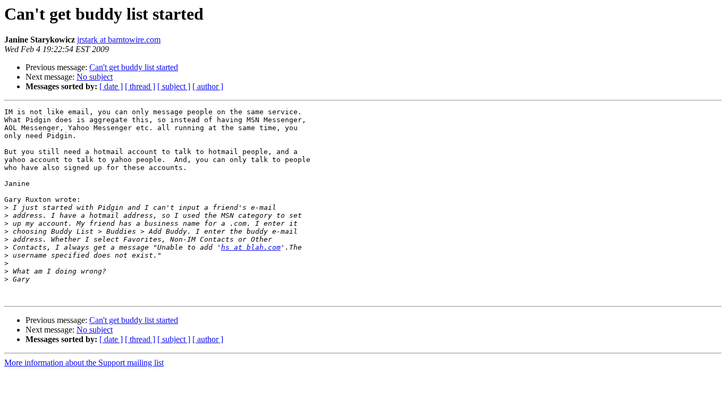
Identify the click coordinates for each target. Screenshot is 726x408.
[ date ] (111, 86)
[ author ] (207, 86)
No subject (95, 76)
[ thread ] (140, 86)
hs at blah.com (251, 247)
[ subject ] (173, 86)
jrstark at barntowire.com (119, 39)
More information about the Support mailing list (84, 362)
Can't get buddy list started (133, 67)
